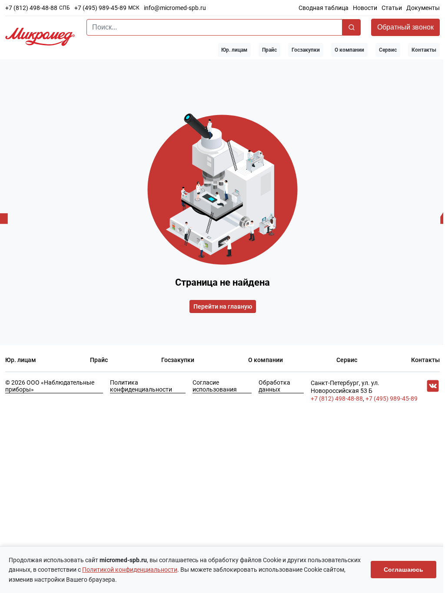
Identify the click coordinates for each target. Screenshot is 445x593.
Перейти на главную (222, 306)
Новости (365, 7)
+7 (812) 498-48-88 (31, 7)
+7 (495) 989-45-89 (100, 7)
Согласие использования (215, 386)
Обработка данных (274, 386)
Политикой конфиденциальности (129, 569)
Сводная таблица (324, 7)
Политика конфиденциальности (141, 386)
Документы (423, 7)
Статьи (392, 7)
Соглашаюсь (403, 569)
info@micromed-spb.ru (175, 7)
